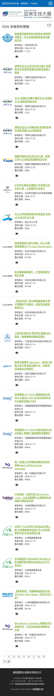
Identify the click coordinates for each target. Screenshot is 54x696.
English (34, 3)
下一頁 (7, 661)
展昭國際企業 (38, 689)
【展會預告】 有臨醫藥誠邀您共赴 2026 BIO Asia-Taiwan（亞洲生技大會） (33, 594)
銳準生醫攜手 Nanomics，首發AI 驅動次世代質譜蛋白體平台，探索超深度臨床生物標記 (33, 365)
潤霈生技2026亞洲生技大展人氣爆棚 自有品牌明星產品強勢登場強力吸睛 (33, 69)
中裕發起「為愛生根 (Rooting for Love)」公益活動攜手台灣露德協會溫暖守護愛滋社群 (33, 497)
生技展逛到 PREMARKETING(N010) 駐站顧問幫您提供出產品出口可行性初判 (33, 562)
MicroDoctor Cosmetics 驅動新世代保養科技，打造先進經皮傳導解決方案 (33, 626)
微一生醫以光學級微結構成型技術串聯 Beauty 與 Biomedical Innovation (32, 465)
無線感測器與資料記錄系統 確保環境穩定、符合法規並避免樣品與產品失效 (32, 37)
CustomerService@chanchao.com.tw (29, 684)
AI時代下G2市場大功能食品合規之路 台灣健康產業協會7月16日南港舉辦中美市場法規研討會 (32, 530)
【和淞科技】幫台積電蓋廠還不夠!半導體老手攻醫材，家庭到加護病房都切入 (32, 304)
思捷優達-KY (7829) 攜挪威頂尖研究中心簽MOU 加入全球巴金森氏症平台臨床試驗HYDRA (33, 398)
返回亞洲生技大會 (10, 3)
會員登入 (25, 3)
